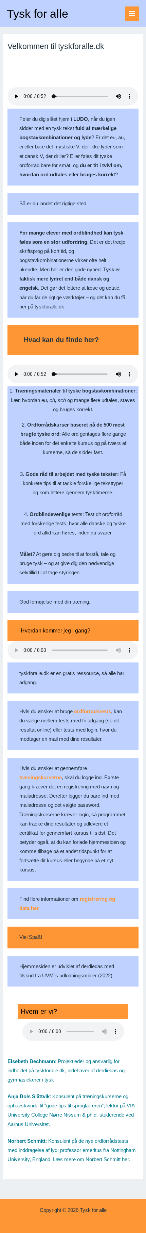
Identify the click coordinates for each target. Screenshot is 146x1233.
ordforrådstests (92, 711)
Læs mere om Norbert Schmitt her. (91, 1159)
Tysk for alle (37, 13)
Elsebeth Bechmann (31, 1061)
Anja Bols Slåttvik (28, 1096)
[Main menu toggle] (132, 13)
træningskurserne (40, 777)
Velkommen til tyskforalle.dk (55, 46)
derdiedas (107, 1070)
